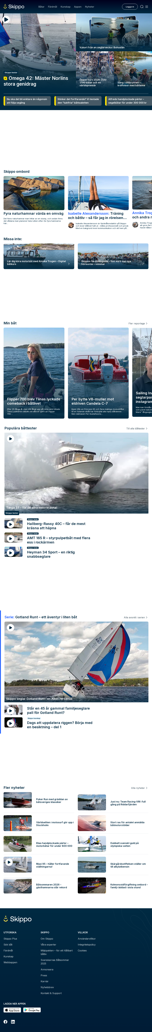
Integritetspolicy (87, 944)
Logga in (130, 6)
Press (44, 975)
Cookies (82, 950)
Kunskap (66, 6)
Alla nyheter (138, 787)
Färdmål (52, 6)
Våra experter (48, 944)
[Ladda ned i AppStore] (12, 1010)
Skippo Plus (10, 938)
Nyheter (89, 6)
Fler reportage (137, 323)
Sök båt (8, 944)
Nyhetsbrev (47, 987)
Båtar (41, 6)
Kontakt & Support (51, 993)
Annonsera (47, 969)
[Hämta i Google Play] (32, 1010)
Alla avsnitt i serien (134, 617)
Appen (77, 6)
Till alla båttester (135, 428)
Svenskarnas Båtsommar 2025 (55, 962)
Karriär (45, 981)
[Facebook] (5, 1022)
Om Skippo (47, 938)
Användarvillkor (87, 938)
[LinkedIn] (13, 1022)
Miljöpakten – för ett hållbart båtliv (57, 952)
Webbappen (10, 962)
